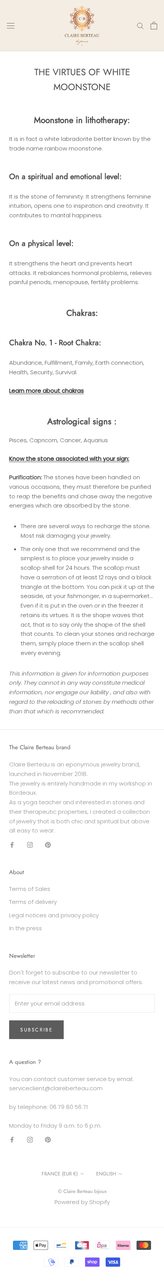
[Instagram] (30, 844)
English (106, 1173)
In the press (25, 928)
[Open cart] (154, 25)
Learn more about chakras (46, 390)
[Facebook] (12, 844)
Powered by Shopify (82, 1202)
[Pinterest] (48, 844)
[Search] (140, 25)
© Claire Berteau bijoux (82, 1191)
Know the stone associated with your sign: (69, 458)
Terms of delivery (33, 902)
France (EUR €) (60, 1173)
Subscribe (36, 1029)
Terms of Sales (29, 889)
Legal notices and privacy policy (54, 915)
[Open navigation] (10, 26)
